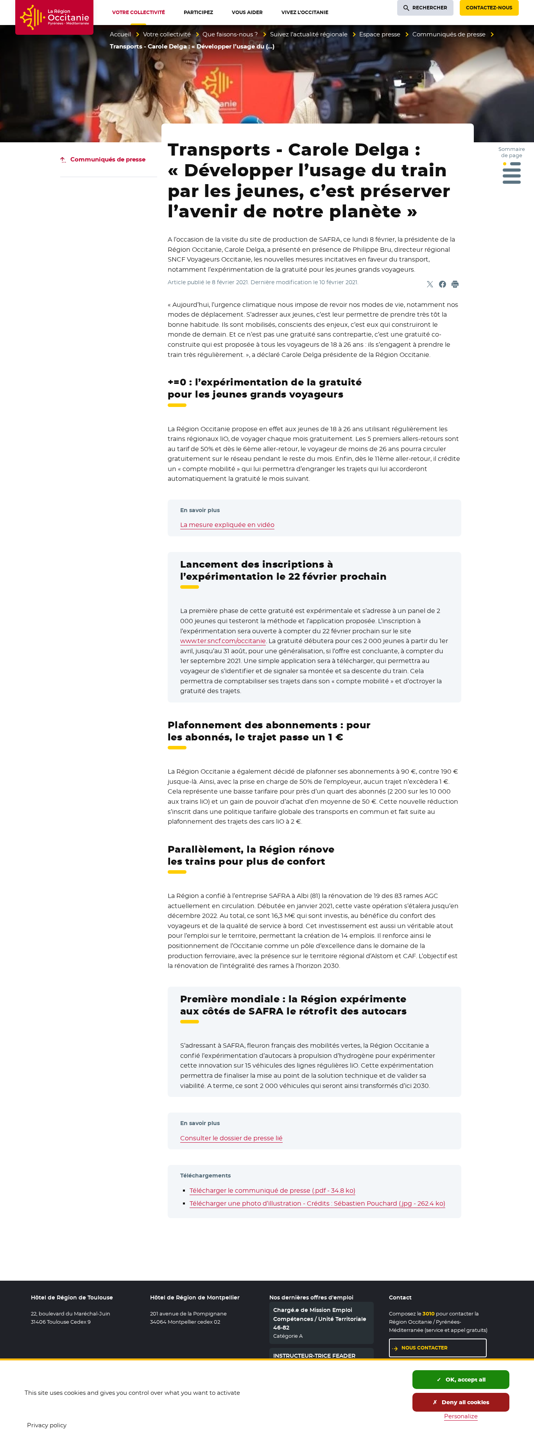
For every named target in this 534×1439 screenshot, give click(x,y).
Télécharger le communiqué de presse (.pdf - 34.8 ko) (272, 1190)
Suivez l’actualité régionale (309, 34)
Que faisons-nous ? (230, 34)
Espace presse (379, 34)
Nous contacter (424, 1348)
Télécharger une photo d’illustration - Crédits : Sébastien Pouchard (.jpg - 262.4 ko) (317, 1203)
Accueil (120, 34)
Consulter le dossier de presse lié (231, 1138)
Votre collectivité (167, 34)
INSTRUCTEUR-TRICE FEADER (314, 1355)
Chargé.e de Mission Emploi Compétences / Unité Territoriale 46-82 (319, 1318)
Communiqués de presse (449, 34)
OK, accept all (465, 1379)
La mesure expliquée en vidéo (227, 525)
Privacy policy (46, 1425)
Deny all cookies (464, 1402)
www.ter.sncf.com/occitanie (223, 641)
